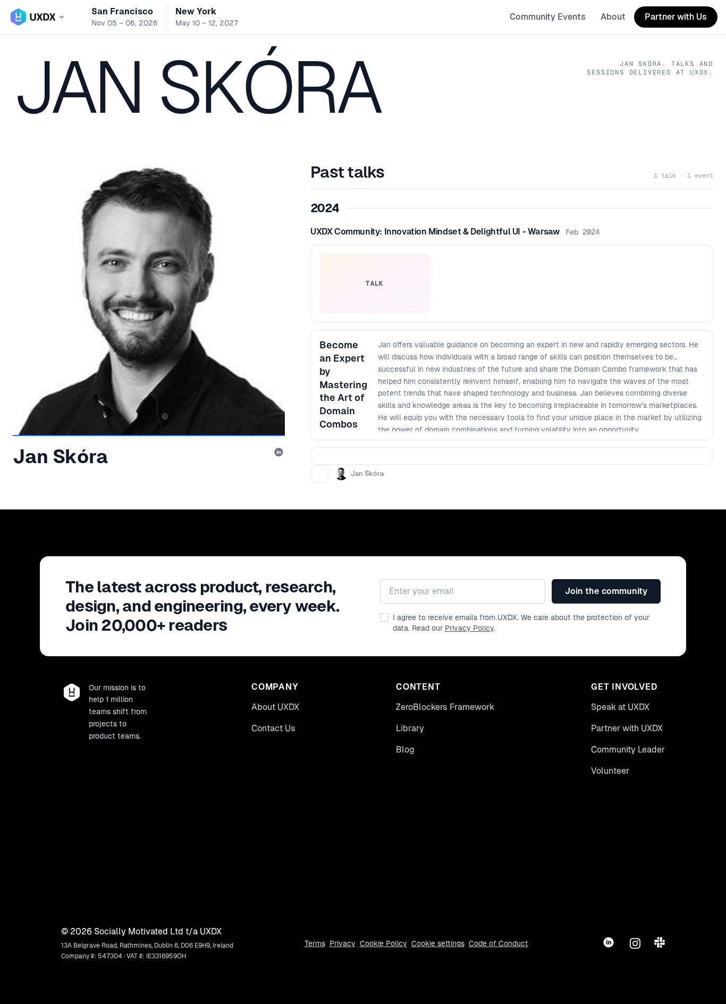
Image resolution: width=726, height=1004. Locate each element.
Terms (315, 943)
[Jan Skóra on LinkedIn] (279, 453)
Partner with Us (676, 17)
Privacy (343, 943)
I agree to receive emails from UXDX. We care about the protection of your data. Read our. (521, 622)
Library (410, 728)
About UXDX (275, 707)
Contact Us (273, 728)
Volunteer (610, 771)
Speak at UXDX (620, 707)
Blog (405, 749)
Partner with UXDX (627, 728)
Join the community (606, 591)
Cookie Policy (383, 943)
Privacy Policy (469, 628)
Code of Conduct (498, 943)
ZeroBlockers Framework (445, 707)
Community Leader (628, 749)
